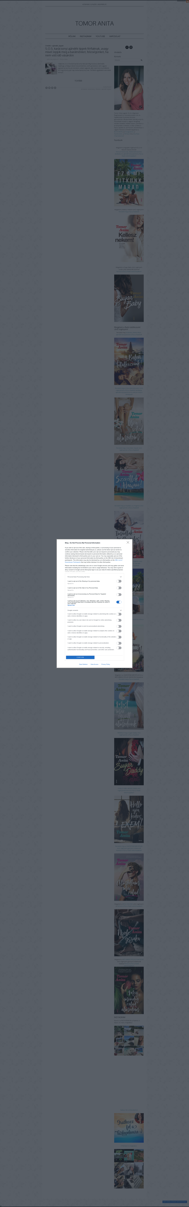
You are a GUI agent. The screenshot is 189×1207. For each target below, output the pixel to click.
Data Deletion (83, 664)
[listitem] (94, 577)
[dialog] (94, 603)
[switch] (118, 581)
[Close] (128, 543)
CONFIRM (80, 657)
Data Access (94, 664)
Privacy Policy (105, 664)
